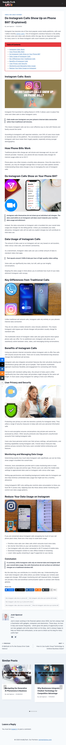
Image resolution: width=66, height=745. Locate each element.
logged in (14, 729)
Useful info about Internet (13, 14)
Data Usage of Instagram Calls (19, 56)
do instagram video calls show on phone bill (18, 605)
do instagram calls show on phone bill (16, 598)
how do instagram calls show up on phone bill (45, 605)
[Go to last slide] (5, 687)
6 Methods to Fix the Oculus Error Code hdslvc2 (15, 646)
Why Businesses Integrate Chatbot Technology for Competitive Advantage (48, 690)
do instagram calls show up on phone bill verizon (19, 602)
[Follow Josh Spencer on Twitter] (15, 636)
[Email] (2, 378)
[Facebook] (2, 360)
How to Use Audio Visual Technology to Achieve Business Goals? (50, 646)
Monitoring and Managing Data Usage (22, 66)
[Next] (61, 687)
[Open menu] (62, 3)
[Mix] (2, 373)
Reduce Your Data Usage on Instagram (22, 68)
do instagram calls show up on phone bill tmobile (43, 598)
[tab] (29, 711)
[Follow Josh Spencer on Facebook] (12, 636)
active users (20, 34)
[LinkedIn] (2, 369)
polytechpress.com (45, 740)
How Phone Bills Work (16, 52)
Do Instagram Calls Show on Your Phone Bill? (24, 54)
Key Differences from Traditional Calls (22, 59)
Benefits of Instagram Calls (18, 61)
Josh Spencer (10, 26)
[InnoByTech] (9, 3)
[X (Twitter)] (2, 364)
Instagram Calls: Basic (17, 49)
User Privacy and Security (18, 63)
